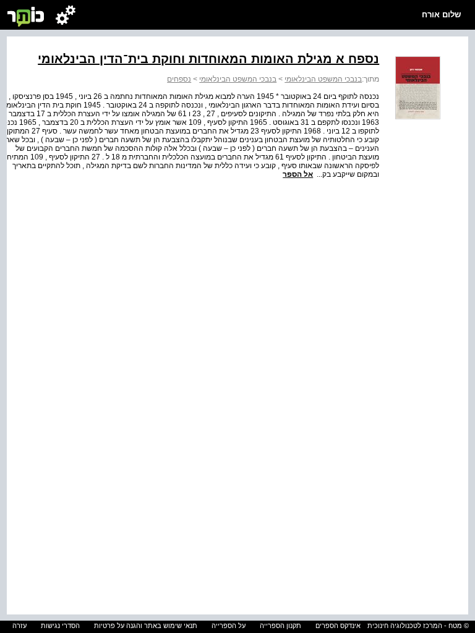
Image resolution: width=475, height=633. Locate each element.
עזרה (19, 625)
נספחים (179, 79)
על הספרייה (229, 625)
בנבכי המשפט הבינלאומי (323, 79)
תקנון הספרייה (280, 625)
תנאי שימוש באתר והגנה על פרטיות (145, 625)
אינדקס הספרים (338, 625)
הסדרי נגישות (60, 625)
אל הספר (298, 174)
